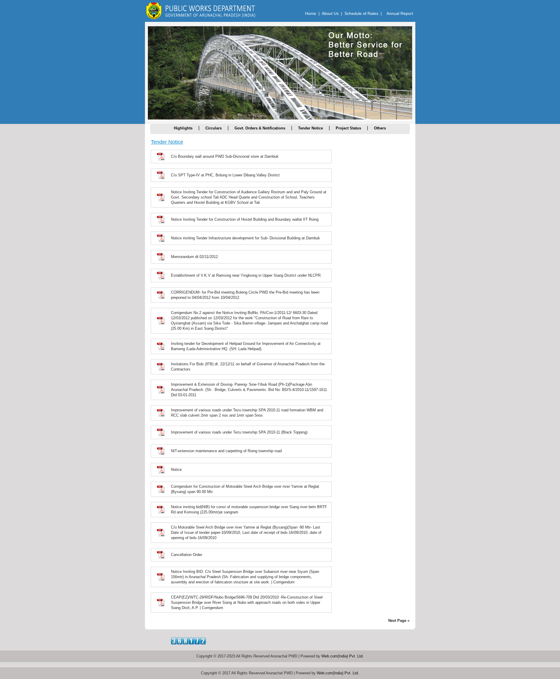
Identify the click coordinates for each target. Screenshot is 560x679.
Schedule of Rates (361, 13)
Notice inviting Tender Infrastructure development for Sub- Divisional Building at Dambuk (245, 238)
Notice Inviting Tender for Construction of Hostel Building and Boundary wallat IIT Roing (244, 219)
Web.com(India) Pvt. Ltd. (342, 656)
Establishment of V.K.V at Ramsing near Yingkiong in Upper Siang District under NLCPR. (246, 275)
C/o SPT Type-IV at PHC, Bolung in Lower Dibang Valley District (225, 175)
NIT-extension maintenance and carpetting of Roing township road (226, 451)
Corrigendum (284, 582)
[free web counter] (188, 643)
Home (310, 13)
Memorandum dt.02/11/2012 (194, 257)
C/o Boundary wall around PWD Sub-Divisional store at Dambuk (225, 156)
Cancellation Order (186, 554)
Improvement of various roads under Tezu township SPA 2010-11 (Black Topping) (239, 432)
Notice (176, 469)
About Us (330, 13)
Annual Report (399, 13)
